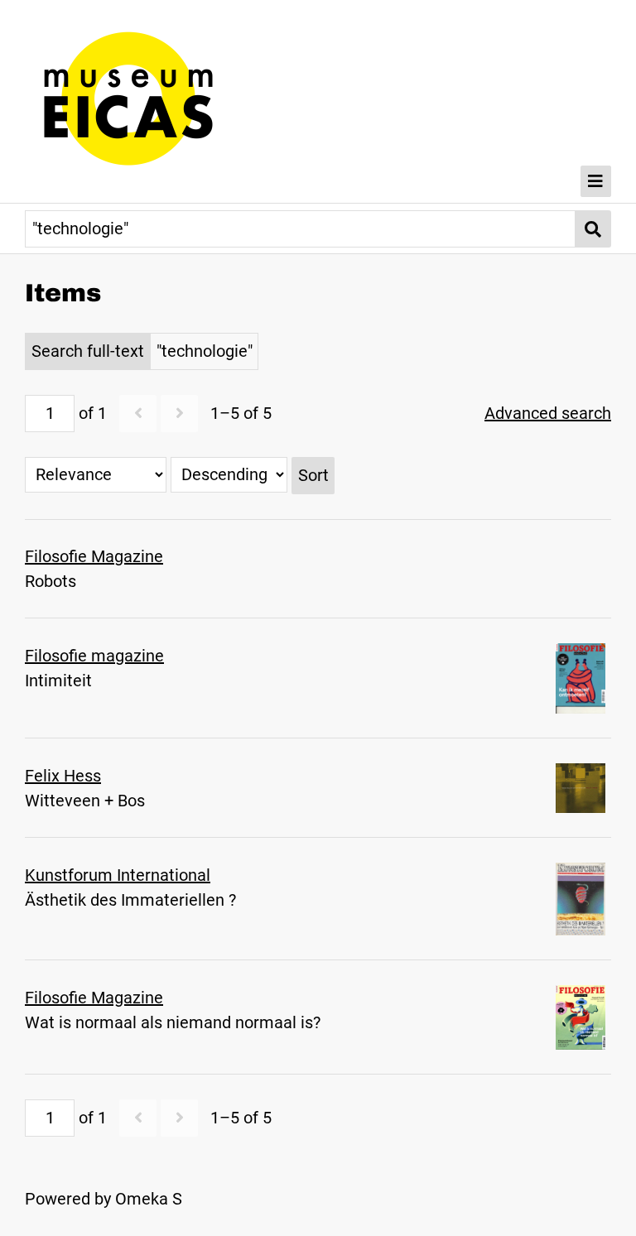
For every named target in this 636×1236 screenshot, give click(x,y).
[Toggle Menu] (596, 181)
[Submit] (593, 229)
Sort (313, 475)
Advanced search (547, 413)
